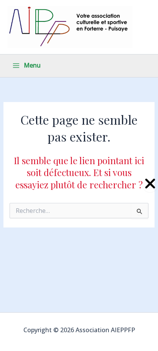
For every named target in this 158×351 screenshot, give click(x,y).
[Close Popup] (150, 184)
